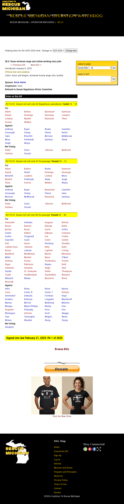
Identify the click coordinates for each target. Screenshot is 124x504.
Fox (46, 236)
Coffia (65, 229)
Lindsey (9, 118)
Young (65, 320)
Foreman (49, 295)
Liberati (28, 250)
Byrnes (65, 288)
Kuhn (64, 246)
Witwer (27, 278)
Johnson (49, 149)
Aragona (49, 222)
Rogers (48, 264)
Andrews (28, 222)
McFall (27, 302)
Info (43, 15)
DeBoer (27, 232)
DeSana (65, 292)
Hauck (8, 115)
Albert (8, 111)
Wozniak (9, 281)
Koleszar (28, 299)
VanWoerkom (30, 274)
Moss (7, 139)
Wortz (64, 278)
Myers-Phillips (31, 306)
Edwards (28, 295)
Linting (65, 250)
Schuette (28, 267)
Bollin (64, 225)
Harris (27, 243)
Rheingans (10, 313)
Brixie (47, 288)
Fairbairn (66, 232)
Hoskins (9, 299)
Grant (27, 239)
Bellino (27, 111)
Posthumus (50, 260)
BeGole (65, 222)
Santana (49, 139)
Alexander (10, 222)
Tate (7, 316)
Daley (7, 149)
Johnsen (28, 246)
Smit (64, 267)
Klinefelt (28, 135)
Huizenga (49, 115)
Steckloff (9, 327)
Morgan (8, 306)
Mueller (27, 257)
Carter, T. (49, 292)
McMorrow (67, 135)
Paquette (9, 309)
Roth (64, 264)
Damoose (66, 111)
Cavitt (47, 229)
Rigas (8, 264)
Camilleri (66, 129)
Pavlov (27, 260)
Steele (48, 271)
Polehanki (29, 139)
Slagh (47, 267)
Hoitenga (28, 115)
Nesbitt (27, 118)
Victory (8, 122)
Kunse (8, 250)
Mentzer (66, 302)
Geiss (27, 149)
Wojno (27, 143)
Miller (8, 257)
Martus (8, 302)
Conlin (8, 232)
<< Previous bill (18, 64)
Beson (8, 225)
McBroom (66, 149)
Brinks (48, 129)
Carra (7, 292)
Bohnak (48, 225)
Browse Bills (62, 349)
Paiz (64, 306)
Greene (65, 239)
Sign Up (57, 455)
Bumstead (49, 111)
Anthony (9, 129)
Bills (60, 22)
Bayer (27, 129)
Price (47, 309)
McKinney (49, 302)
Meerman (66, 253)
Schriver (28, 313)
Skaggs (65, 313)
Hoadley (66, 243)
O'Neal (65, 257)
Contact (58, 488)
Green (47, 239)
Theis (64, 118)
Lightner (49, 250)
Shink (64, 139)
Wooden (28, 320)
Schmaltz (9, 267)
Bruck (27, 229)
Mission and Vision (63, 467)
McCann (49, 135)
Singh (8, 143)
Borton (8, 229)
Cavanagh (10, 132)
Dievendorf (10, 295)
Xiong (47, 320)
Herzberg (49, 243)
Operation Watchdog (42, 22)
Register (64, 15)
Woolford (49, 278)
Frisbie (65, 236)
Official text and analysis (17, 71)
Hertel (64, 132)
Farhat (8, 236)
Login (75, 15)
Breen (27, 288)
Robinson (28, 264)
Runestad (49, 118)
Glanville (9, 239)
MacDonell (67, 299)
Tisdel (8, 274)
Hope (64, 295)
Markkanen (29, 253)
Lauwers (66, 115)
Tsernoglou (29, 316)
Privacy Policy (61, 480)
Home (8, 15)
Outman (9, 153)
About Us (58, 475)
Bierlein (27, 225)
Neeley (48, 306)
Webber (27, 122)
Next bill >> (36, 64)
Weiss (64, 316)
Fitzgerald (29, 236)
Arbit (7, 288)
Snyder (8, 271)
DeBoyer (49, 232)
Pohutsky (28, 309)
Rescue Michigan (19, 22)
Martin (48, 253)
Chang (27, 132)
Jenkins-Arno (11, 246)
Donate (53, 15)
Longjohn (49, 299)
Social (85, 15)
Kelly (47, 246)
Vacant (27, 153)
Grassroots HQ (61, 451)
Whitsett (9, 278)
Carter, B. (28, 292)
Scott (47, 313)
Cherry (48, 132)
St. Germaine (30, 271)
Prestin (65, 260)
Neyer (47, 257)
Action (19, 15)
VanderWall (50, 274)
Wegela (48, 316)
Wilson (8, 320)
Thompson (67, 271)
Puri (64, 309)
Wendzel (66, 274)
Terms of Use (60, 484)
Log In (57, 459)
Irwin (7, 135)
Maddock (9, 253)
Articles (31, 15)
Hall (7, 243)
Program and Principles (65, 471)
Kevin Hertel (20, 82)
